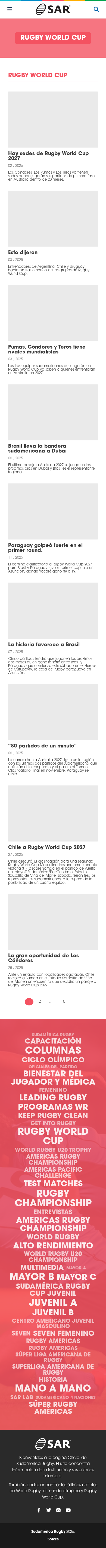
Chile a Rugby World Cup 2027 (47, 847)
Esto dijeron (23, 253)
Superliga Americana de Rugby (53, 1370)
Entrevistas (53, 1213)
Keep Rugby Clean (53, 1116)
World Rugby (53, 1237)
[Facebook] (39, 1510)
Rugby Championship (53, 1199)
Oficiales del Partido (53, 1067)
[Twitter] (49, 1510)
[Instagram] (58, 1510)
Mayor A (76, 1268)
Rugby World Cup (53, 1137)
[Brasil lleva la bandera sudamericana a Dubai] (53, 412)
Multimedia (42, 1268)
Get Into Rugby (53, 1124)
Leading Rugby (53, 1098)
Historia (53, 1380)
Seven (21, 1334)
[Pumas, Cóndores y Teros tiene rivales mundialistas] (53, 313)
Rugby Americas (53, 1341)
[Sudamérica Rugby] (53, 9)
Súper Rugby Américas (53, 1408)
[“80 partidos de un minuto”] (53, 712)
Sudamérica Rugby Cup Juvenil (53, 1290)
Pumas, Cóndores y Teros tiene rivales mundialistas (47, 350)
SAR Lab (21, 1398)
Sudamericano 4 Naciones (66, 1398)
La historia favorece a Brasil (44, 645)
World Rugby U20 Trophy (53, 1150)
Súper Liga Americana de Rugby (53, 1357)
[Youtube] (68, 1510)
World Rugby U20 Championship (53, 1257)
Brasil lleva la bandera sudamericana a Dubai (37, 449)
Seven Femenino (63, 1334)
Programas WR (53, 1107)
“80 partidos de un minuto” (42, 746)
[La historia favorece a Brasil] (53, 611)
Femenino (53, 1090)
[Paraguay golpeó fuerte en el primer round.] (53, 511)
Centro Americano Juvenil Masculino (53, 1324)
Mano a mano (53, 1389)
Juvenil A (53, 1303)
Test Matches (53, 1184)
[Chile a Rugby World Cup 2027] (53, 813)
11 (76, 1002)
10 (63, 1002)
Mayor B (32, 1277)
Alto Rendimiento (53, 1246)
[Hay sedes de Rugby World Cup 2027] (53, 119)
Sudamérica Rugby (53, 1035)
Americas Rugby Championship (53, 1160)
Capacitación (53, 1041)
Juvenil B (53, 1313)
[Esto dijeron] (53, 219)
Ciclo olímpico (53, 1060)
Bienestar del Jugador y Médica (53, 1078)
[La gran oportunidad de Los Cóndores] (53, 922)
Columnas (53, 1051)
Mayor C (76, 1277)
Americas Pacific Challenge (53, 1173)
